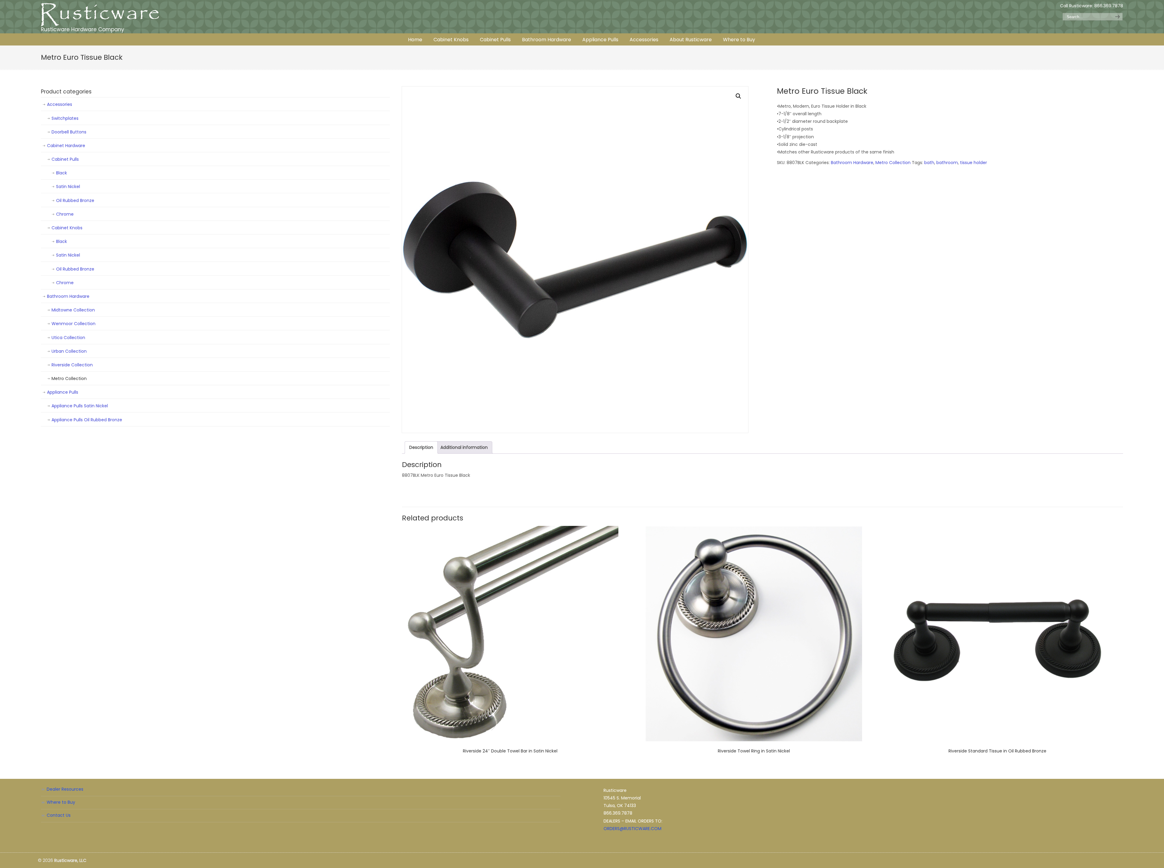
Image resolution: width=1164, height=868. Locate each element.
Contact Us (59, 815)
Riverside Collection (72, 365)
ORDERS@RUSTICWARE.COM (632, 829)
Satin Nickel (68, 186)
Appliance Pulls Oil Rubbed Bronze (87, 420)
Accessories (59, 104)
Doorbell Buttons (69, 132)
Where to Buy (61, 802)
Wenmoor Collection (73, 324)
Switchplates (65, 118)
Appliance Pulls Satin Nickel (80, 406)
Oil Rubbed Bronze (75, 200)
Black (61, 173)
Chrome (65, 214)
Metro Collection (893, 163)
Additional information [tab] (464, 447)
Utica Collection (68, 338)
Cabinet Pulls (65, 159)
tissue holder (973, 163)
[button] (738, 96)
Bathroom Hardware (852, 163)
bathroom (947, 163)
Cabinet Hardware (66, 146)
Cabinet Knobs (67, 228)
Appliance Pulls (62, 392)
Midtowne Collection (73, 310)
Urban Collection (69, 351)
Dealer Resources (65, 789)
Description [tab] (421, 447)
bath (929, 163)
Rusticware (100, 14)
